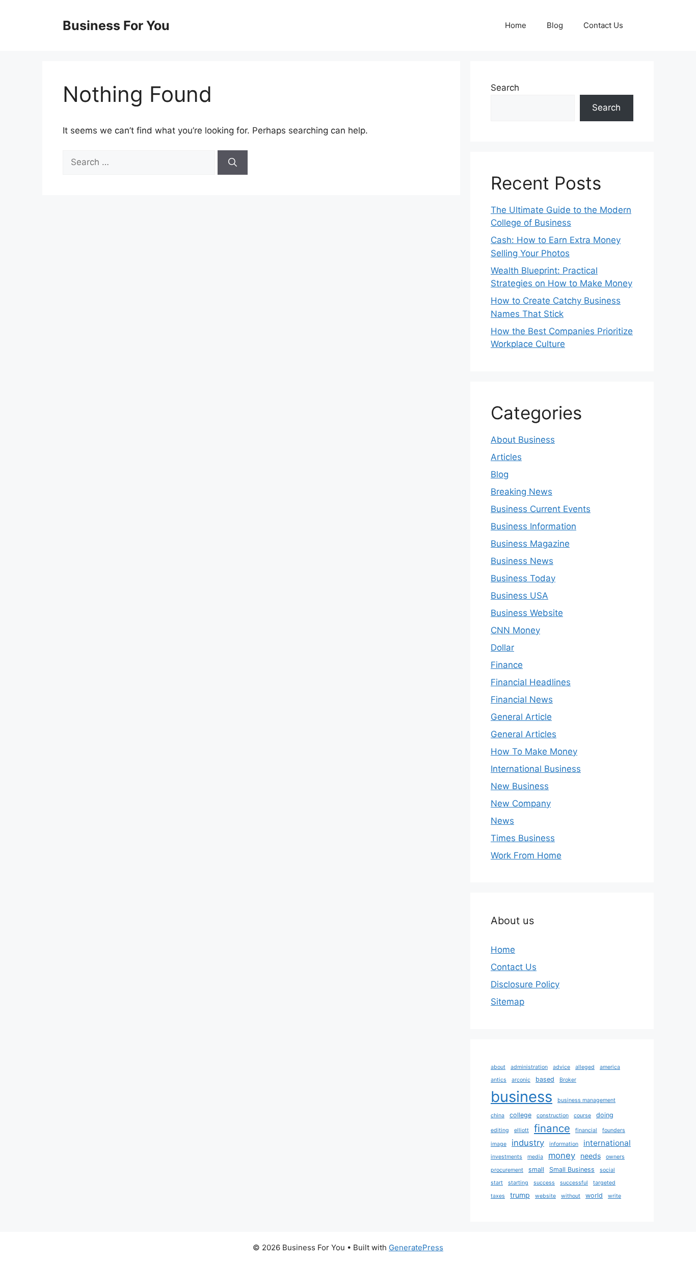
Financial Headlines (531, 682)
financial (586, 1130)
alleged (585, 1067)
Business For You (116, 25)
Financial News (522, 699)
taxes (498, 1196)
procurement (507, 1170)
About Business (523, 440)
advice (561, 1067)
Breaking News (521, 492)
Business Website (527, 613)
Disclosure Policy (525, 984)
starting (518, 1182)
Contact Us (603, 25)
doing (604, 1115)
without (570, 1196)
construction (553, 1115)
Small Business (572, 1169)
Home (515, 25)
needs (590, 1155)
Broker (567, 1080)
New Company (521, 803)
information (563, 1144)
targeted (604, 1182)
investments (506, 1156)
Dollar (502, 647)
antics (498, 1080)
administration (529, 1067)
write (614, 1196)
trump (520, 1195)
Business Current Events (541, 509)
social (607, 1170)
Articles (506, 457)
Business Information (533, 526)
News (502, 821)
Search (505, 88)
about (498, 1067)
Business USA (519, 595)
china (497, 1115)
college (520, 1115)
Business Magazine (530, 544)
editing (500, 1130)
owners (615, 1156)
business (521, 1097)
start (497, 1182)
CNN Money (515, 630)
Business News (522, 561)
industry (528, 1143)
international (607, 1143)
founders (613, 1130)
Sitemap (507, 1002)
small (536, 1169)
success (544, 1182)
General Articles (523, 734)
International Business (536, 769)
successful (574, 1182)
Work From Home (526, 855)
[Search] (233, 162)
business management (586, 1100)
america (610, 1067)
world (594, 1195)
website (545, 1196)
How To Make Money (534, 751)
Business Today (523, 578)
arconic (521, 1080)
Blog (555, 25)
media (535, 1156)
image (498, 1144)
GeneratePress (416, 1247)
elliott (521, 1130)
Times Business (523, 838)
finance (552, 1128)
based (545, 1079)
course (582, 1115)
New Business (520, 786)
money (561, 1155)
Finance (507, 665)
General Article (521, 717)
